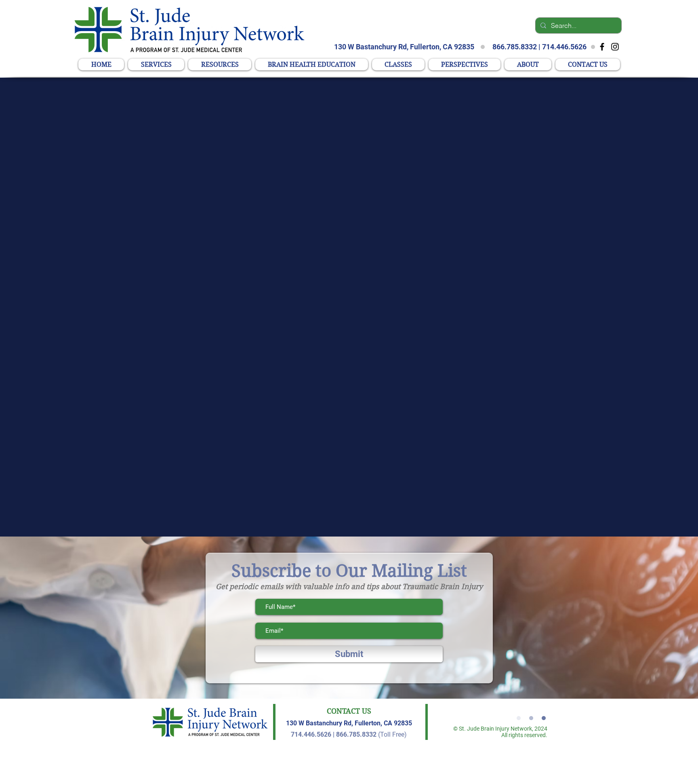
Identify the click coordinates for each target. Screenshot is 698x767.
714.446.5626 (564, 46)
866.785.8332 (514, 46)
